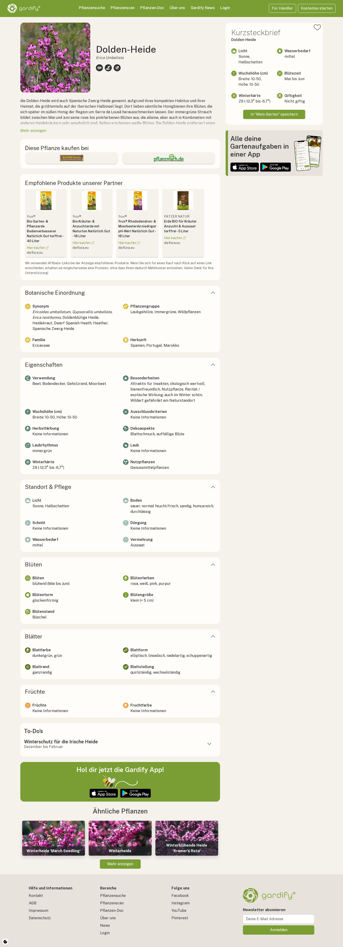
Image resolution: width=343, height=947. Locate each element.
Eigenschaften (44, 364)
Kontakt (36, 895)
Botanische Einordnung (55, 292)
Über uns (177, 8)
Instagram (181, 903)
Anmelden (278, 930)
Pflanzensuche (92, 8)
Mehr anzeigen (120, 864)
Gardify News (203, 8)
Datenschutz (40, 918)
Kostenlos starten (316, 8)
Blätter (33, 636)
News (105, 925)
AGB (32, 903)
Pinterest (180, 918)
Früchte (35, 691)
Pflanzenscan (123, 8)
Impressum (38, 910)
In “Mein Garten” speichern (274, 114)
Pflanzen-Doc (152, 8)
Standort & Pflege (48, 487)
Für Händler (282, 8)
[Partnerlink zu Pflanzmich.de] (168, 158)
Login (225, 8)
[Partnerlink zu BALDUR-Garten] (71, 158)
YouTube (179, 910)
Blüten (33, 564)
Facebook (180, 895)
